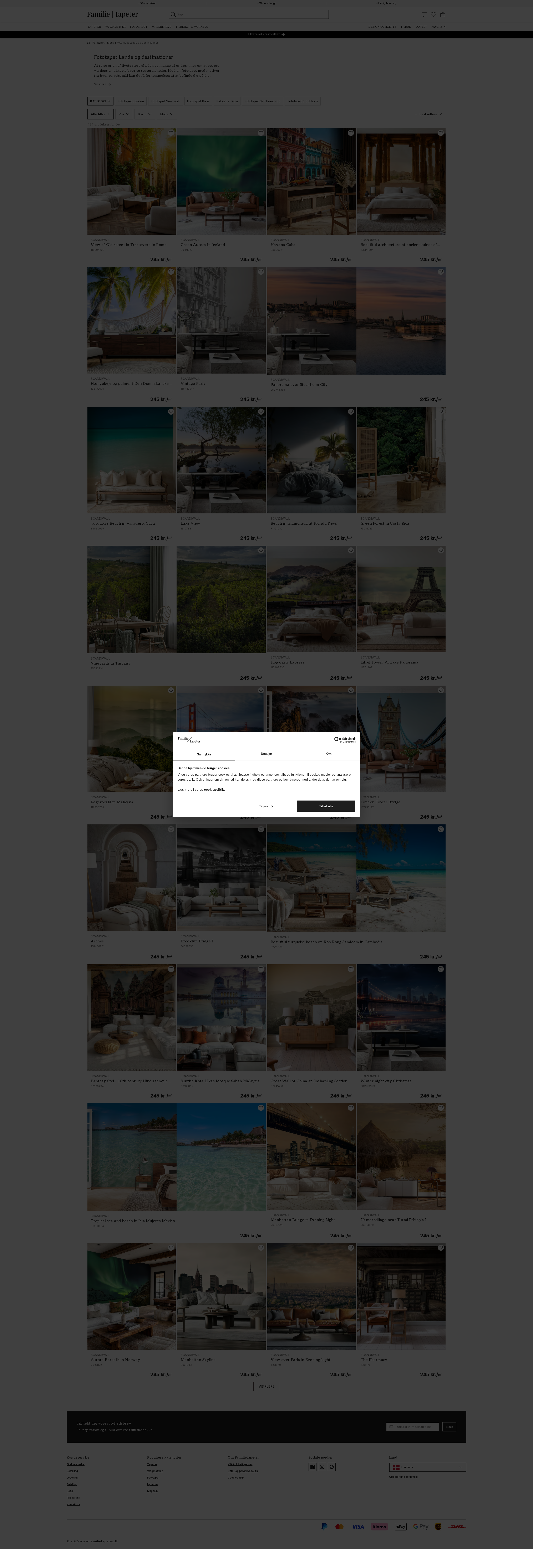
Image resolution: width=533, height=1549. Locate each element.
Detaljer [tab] (266, 753)
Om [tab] (328, 753)
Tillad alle (326, 806)
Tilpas (263, 806)
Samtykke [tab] (204, 754)
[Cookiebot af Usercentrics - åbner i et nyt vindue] (337, 740)
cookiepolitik (214, 789)
